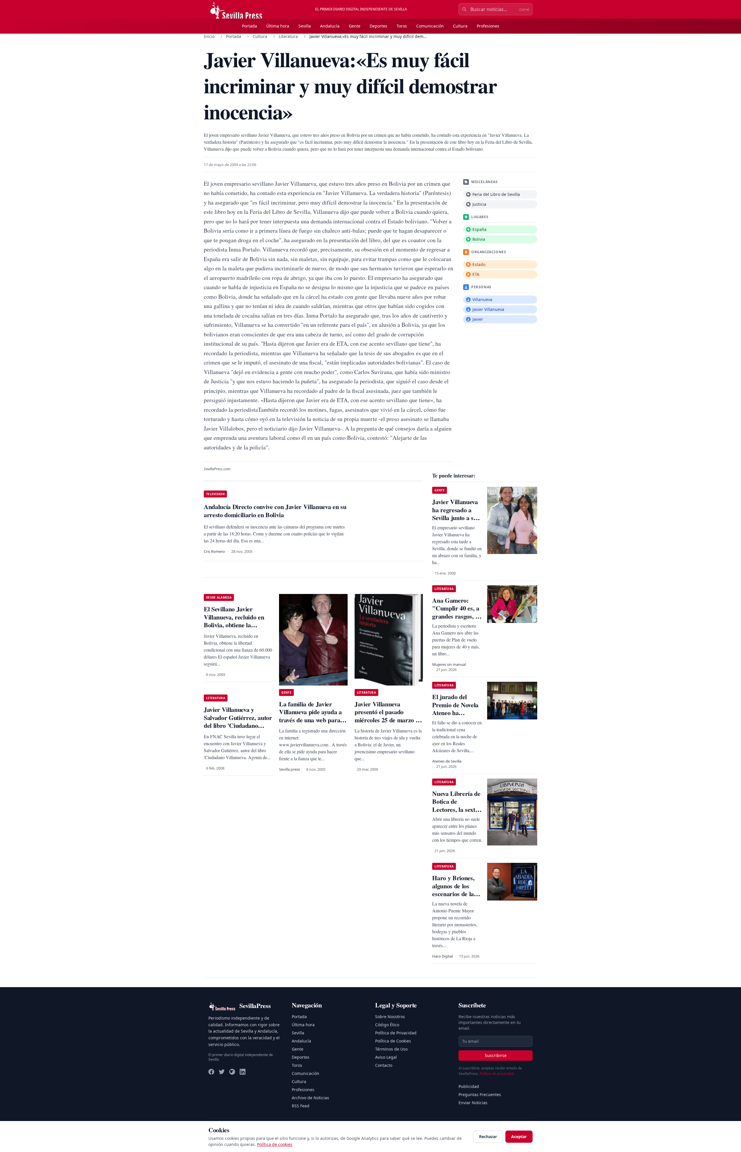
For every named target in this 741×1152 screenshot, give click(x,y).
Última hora (277, 26)
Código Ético (387, 1024)
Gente (354, 26)
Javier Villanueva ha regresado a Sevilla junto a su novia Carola (455, 514)
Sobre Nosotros (390, 1016)
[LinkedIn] (242, 1072)
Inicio (209, 36)
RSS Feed (300, 1106)
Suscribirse (496, 1055)
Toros (402, 26)
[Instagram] (232, 1072)
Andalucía (330, 26)
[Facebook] (211, 1072)
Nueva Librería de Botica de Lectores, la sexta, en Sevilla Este (456, 805)
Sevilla (304, 26)
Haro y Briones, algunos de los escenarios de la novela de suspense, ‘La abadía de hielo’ (453, 898)
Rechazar (488, 1136)
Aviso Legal (386, 1057)
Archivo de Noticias (310, 1097)
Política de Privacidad (396, 1033)
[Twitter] (222, 1072)
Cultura (460, 26)
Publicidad (468, 1086)
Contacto (383, 1065)
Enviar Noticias (472, 1102)
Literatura (288, 36)
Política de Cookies (393, 1041)
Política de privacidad (497, 1073)
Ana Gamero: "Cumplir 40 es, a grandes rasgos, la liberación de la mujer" (456, 616)
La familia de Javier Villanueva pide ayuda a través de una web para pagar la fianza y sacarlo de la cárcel (311, 720)
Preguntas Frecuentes (479, 1094)
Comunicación (430, 26)
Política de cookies (274, 1144)
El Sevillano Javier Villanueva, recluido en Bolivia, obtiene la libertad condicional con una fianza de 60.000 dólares (235, 629)
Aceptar (519, 1136)
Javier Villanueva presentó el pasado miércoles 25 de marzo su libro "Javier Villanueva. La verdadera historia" (388, 720)
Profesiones (488, 26)
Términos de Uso (391, 1049)
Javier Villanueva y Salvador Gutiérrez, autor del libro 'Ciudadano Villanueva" (238, 721)
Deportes (378, 26)
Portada (249, 26)
